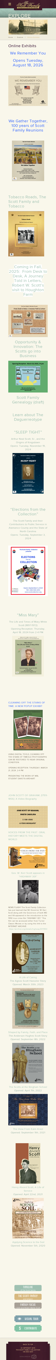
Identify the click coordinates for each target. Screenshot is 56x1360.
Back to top (28, 1344)
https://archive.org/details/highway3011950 (28, 929)
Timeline (28, 1288)
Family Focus (28, 1306)
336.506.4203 (28, 1352)
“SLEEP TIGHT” (28, 432)
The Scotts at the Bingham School (28, 1087)
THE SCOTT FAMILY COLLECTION (28, 1350)
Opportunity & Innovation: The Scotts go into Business (28, 349)
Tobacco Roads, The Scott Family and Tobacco (27, 201)
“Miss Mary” (28, 615)
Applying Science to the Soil (28, 1242)
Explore (20, 37)
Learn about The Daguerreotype (28, 417)
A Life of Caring (28, 977)
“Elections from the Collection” (28, 511)
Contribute (30, 1328)
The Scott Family (28, 1297)
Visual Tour (31, 1319)
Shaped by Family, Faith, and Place (28, 1032)
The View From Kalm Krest (28, 1129)
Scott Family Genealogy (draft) (28, 399)
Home (10, 37)
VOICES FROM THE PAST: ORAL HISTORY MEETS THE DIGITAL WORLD (26, 836)
